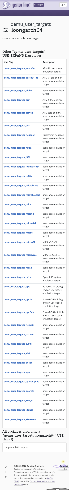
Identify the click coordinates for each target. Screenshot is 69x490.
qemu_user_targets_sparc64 (19, 390)
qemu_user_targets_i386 (17, 157)
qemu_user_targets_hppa (17, 147)
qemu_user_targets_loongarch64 (21, 166)
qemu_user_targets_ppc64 (18, 299)
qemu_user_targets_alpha (18, 90)
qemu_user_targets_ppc (17, 286)
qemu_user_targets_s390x (18, 343)
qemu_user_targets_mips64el (20, 223)
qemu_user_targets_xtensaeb (20, 419)
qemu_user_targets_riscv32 (19, 324)
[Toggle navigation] (7, 13)
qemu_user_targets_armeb (18, 112)
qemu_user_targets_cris (17, 125)
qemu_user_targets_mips (17, 204)
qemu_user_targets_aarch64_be (21, 77)
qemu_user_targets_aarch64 (19, 68)
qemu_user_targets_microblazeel (22, 194)
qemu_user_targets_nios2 (18, 267)
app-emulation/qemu (16, 447)
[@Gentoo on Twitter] (5, 467)
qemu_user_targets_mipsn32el (20, 254)
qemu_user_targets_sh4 (17, 353)
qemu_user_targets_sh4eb (18, 362)
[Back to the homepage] (16, 5)
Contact (64, 466)
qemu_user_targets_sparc (18, 372)
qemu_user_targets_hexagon (19, 134)
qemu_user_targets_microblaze (21, 185)
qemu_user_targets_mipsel (18, 232)
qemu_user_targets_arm (17, 99)
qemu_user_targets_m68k (18, 176)
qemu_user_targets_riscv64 (19, 334)
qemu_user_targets (31, 24)
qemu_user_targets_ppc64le (19, 312)
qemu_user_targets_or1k (17, 277)
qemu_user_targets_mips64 (19, 213)
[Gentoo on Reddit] (5, 476)
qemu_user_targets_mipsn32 (19, 242)
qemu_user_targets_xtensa (18, 409)
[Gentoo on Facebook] (5, 472)
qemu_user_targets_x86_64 (18, 400)
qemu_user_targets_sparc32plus (21, 381)
